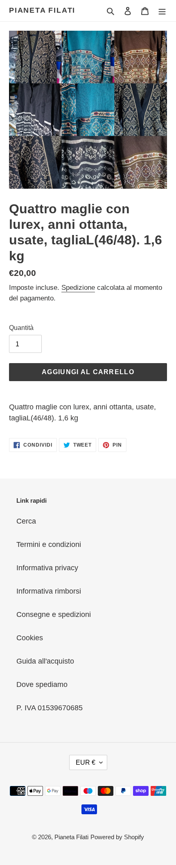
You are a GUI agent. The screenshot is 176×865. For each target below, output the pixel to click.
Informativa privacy (47, 568)
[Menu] (162, 10)
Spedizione (78, 287)
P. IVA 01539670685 (49, 708)
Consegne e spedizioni (53, 614)
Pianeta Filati (42, 10)
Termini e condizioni (48, 544)
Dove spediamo (42, 684)
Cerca (26, 521)
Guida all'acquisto (45, 661)
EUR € (85, 762)
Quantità (21, 327)
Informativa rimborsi (48, 591)
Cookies (29, 638)
